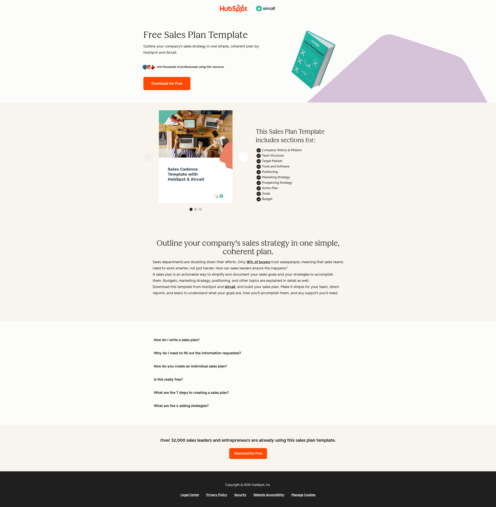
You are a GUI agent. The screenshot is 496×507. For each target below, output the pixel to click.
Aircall (230, 287)
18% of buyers (258, 262)
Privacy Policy (216, 495)
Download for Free (167, 83)
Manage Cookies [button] (303, 495)
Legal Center (190, 495)
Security (240, 495)
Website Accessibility (268, 495)
